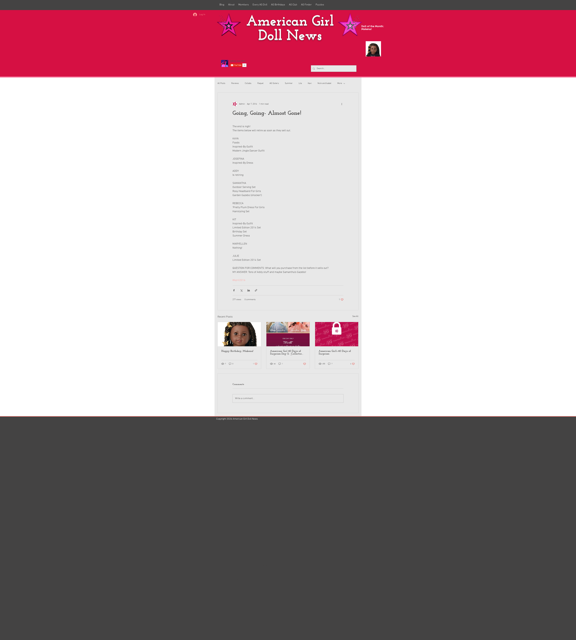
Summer (289, 83)
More (339, 83)
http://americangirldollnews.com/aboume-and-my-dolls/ (249, 579)
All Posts (221, 83)
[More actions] (342, 104)
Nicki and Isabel (324, 83)
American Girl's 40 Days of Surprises (335, 352)
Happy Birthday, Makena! (237, 351)
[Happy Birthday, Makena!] (239, 334)
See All (355, 316)
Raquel (260, 83)
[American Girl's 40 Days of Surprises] (336, 334)
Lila (300, 83)
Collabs (248, 83)
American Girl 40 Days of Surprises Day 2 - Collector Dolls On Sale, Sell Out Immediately (286, 352)
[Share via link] (256, 290)
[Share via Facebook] (233, 290)
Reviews (235, 83)
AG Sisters (274, 83)
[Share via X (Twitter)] (241, 290)
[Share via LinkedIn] (248, 290)
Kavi (310, 83)
